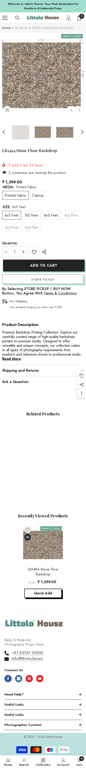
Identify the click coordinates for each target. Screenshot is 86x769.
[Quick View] (27, 537)
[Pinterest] (29, 678)
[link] (22, 483)
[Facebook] (8, 678)
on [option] (45, 6)
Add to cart (43, 265)
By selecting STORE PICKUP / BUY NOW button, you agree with (39, 291)
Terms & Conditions (60, 293)
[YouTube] (39, 678)
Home (6, 28)
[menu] (4, 18)
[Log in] (68, 17)
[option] (43, 73)
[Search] (17, 18)
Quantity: (10, 243)
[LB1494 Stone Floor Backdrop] (43, 545)
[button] (71, 110)
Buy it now (43, 279)
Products (21, 28)
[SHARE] (43, 252)
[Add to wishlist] (34, 251)
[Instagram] (18, 678)
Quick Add (43, 593)
